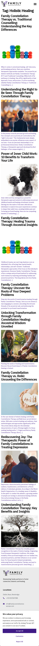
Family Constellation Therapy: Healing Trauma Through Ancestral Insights (19, 221)
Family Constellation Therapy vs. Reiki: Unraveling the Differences (19, 375)
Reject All (19, 642)
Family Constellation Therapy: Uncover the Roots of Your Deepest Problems (16, 289)
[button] (35, 4)
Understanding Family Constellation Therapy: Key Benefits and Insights (19, 508)
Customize (19, 636)
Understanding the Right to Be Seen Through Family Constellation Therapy (19, 92)
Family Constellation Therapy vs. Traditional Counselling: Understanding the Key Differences (16, 23)
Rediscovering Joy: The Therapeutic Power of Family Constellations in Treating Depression (17, 442)
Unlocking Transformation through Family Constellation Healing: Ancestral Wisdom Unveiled (18, 319)
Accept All (19, 631)
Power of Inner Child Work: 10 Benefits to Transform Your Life (19, 157)
